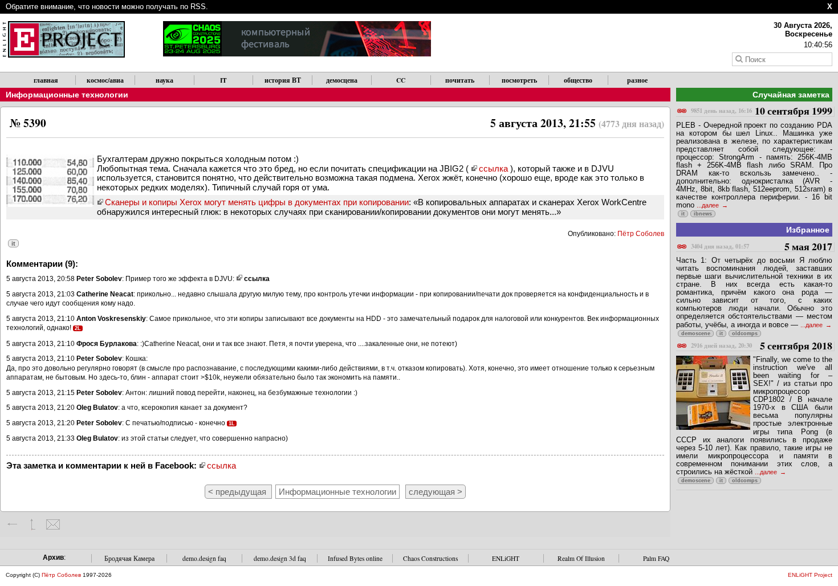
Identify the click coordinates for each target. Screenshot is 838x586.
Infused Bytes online (355, 558)
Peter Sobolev (99, 279)
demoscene (695, 333)
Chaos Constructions (430, 558)
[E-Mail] (53, 524)
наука (164, 80)
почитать (459, 80)
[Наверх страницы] (33, 524)
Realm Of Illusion (581, 558)
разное (637, 80)
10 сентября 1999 (761, 111)
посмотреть (519, 80)
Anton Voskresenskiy (111, 319)
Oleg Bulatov (97, 408)
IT (223, 80)
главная (46, 80)
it (13, 243)
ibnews (703, 214)
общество (578, 80)
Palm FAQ (656, 558)
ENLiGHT (505, 558)
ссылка (493, 168)
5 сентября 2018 (761, 346)
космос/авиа (105, 80)
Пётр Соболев (640, 234)
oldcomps (745, 333)
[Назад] (13, 524)
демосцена (341, 80)
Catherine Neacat (104, 294)
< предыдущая (238, 492)
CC (400, 80)
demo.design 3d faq (280, 558)
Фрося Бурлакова (106, 344)
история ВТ (283, 80)
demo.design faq (204, 558)
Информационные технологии (67, 94)
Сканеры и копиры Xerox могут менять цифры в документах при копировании (257, 202)
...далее (709, 205)
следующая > (435, 492)
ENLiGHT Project (810, 575)
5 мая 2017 (761, 247)
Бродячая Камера (129, 558)
